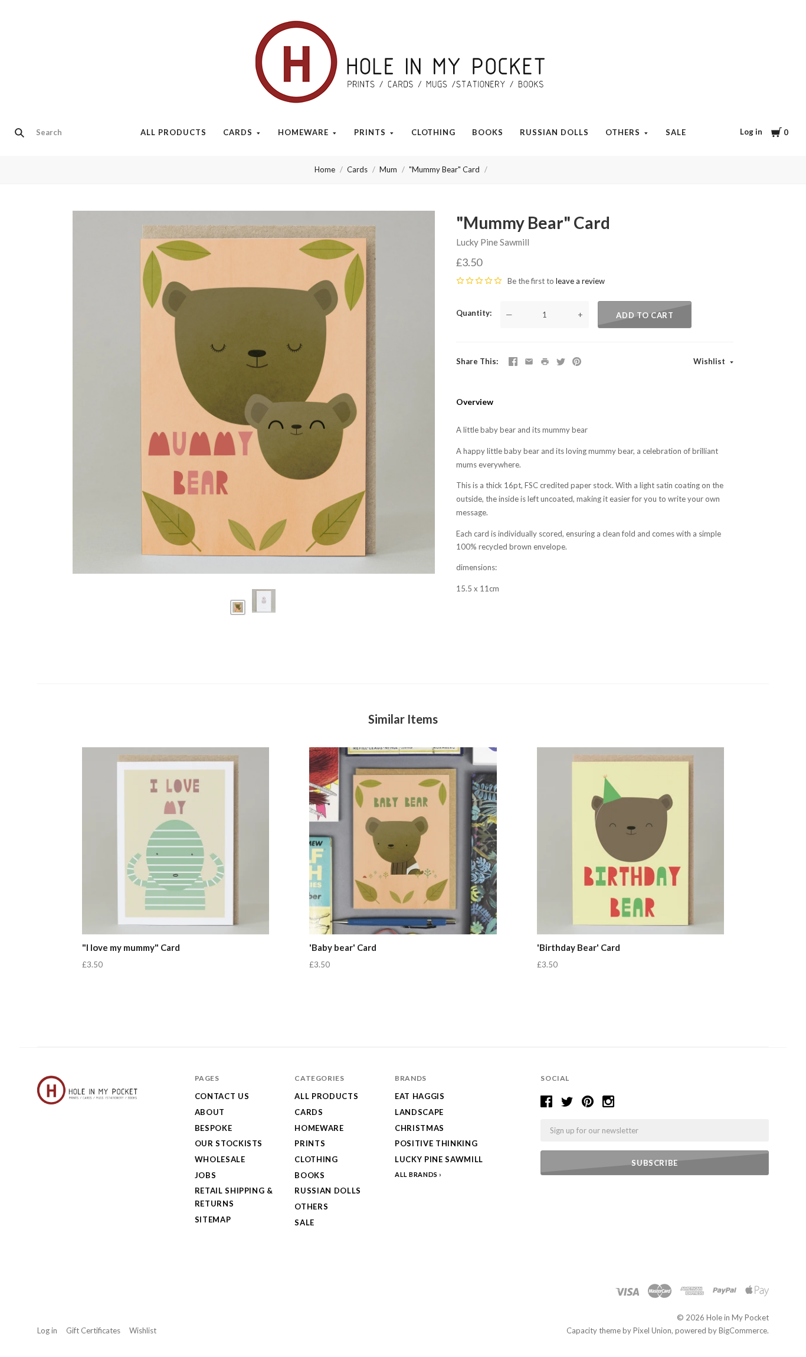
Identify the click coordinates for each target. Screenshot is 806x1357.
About (210, 1112)
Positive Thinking (436, 1143)
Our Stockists (229, 1143)
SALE (676, 132)
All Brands (416, 1174)
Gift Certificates (93, 1330)
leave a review (580, 281)
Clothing (433, 132)
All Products (173, 132)
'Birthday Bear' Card (578, 947)
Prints (370, 132)
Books (487, 132)
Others (622, 132)
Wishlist (710, 361)
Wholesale (220, 1159)
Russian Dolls (554, 132)
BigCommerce (743, 1330)
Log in (751, 131)
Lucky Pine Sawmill (492, 242)
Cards (238, 132)
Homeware (303, 132)
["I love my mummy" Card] (175, 840)
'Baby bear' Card (342, 947)
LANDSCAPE (419, 1112)
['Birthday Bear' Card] (630, 840)
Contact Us (222, 1096)
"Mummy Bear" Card (444, 169)
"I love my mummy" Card (131, 947)
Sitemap (213, 1219)
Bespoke (213, 1128)
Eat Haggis (420, 1096)
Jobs (206, 1175)
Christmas (419, 1128)
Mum (388, 169)
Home (324, 169)
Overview (474, 402)
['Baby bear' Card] (402, 840)
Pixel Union (652, 1330)
